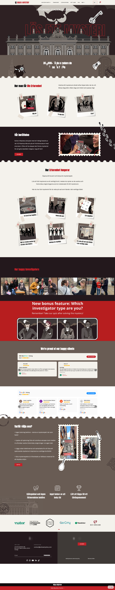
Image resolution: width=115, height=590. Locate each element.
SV (94, 2)
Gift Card (73, 2)
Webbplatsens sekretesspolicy (73, 558)
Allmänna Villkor (91, 558)
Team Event (56, 2)
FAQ (79, 2)
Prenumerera (47, 555)
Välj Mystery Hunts (57, 588)
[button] (56, 529)
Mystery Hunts (46, 2)
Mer (83, 2)
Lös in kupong (64, 2)
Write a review (91, 356)
